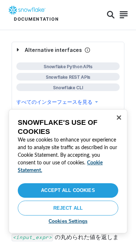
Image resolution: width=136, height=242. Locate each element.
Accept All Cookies (68, 190)
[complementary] (68, 76)
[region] (68, 171)
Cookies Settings (68, 221)
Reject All (68, 208)
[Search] (110, 15)
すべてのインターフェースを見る (54, 102)
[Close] (119, 118)
